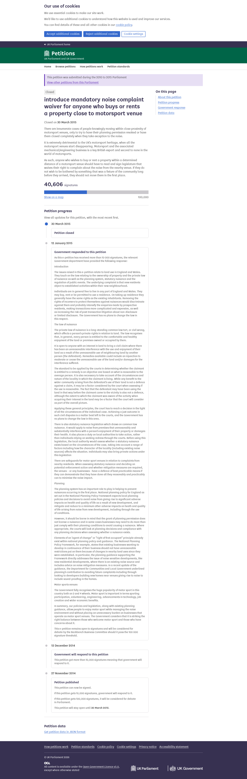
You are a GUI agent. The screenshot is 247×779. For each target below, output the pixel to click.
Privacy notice (148, 746)
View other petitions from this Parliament (73, 82)
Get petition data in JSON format (64, 732)
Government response (171, 107)
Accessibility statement (174, 746)
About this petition (169, 97)
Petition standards (118, 66)
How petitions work (91, 66)
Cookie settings (133, 34)
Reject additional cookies (102, 34)
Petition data (166, 113)
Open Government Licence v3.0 (101, 766)
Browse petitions (65, 66)
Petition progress (168, 102)
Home (47, 66)
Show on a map (54, 197)
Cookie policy (105, 746)
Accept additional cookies (63, 34)
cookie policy (124, 25)
